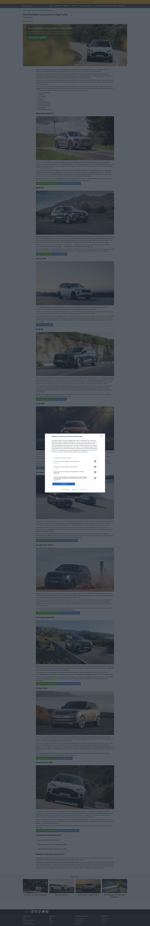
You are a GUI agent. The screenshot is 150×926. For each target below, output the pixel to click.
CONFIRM (64, 484)
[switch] (94, 461)
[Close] (102, 436)
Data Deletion (66, 489)
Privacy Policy (83, 489)
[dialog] (75, 463)
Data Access (75, 489)
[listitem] (75, 458)
